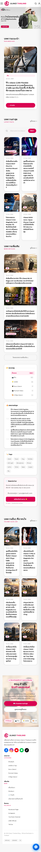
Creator (30, 467)
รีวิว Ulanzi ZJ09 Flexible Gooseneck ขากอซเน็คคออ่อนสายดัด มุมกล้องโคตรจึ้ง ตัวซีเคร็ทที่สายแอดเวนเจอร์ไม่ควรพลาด (22, 412)
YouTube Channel (14, 817)
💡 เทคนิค (22, 382)
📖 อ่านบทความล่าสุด (20, 703)
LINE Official (12, 821)
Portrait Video (13, 773)
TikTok (16, 467)
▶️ (16, 750)
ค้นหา (32, 131)
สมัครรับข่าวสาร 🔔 (20, 499)
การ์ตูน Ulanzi (12, 777)
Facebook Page (13, 809)
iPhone (29, 463)
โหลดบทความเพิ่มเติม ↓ (20, 357)
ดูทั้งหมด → (33, 121)
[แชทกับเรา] (36, 847)
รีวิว (9, 471)
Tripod (16, 459)
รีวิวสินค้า (11, 762)
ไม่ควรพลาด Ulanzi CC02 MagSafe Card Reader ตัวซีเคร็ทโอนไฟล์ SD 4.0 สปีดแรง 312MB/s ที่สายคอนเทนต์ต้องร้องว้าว (22, 442)
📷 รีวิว (22, 377)
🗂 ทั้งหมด (8, 721)
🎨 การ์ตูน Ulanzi (22, 395)
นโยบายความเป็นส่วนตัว (15, 799)
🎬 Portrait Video (22, 391)
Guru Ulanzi (12, 769)
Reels (23, 467)
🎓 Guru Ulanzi (22, 386)
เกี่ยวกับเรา (11, 787)
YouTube (30, 459)
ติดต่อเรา (11, 791)
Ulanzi (9, 459)
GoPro (9, 467)
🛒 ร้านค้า (11, 795)
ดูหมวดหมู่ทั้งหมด (20, 709)
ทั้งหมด (22, 373)
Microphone (20, 463)
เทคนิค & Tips (12, 766)
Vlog (23, 459)
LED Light (10, 463)
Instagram (11, 813)
